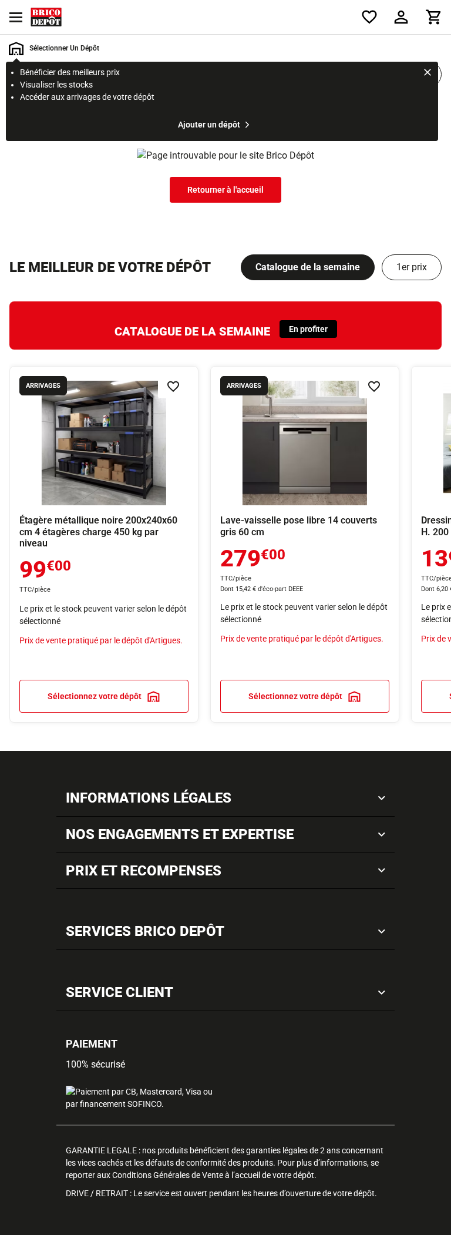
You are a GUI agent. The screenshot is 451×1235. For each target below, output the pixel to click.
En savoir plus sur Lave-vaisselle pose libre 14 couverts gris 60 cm (305, 544)
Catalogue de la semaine (307, 267)
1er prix (411, 267)
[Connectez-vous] (401, 17)
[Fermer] (427, 74)
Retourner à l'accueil (225, 189)
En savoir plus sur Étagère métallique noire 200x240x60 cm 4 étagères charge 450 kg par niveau (104, 544)
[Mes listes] (369, 17)
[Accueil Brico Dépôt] (46, 17)
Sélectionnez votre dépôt (95, 696)
